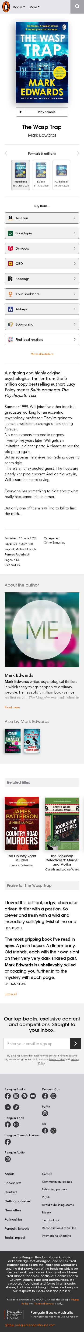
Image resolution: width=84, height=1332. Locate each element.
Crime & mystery (54, 542)
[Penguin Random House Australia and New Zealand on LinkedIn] (8, 1107)
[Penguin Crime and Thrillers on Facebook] (8, 1142)
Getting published (18, 1201)
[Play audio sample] (20, 111)
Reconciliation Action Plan (59, 1228)
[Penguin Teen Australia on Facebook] (8, 1124)
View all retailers (42, 353)
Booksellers (13, 1183)
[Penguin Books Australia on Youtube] (33, 1096)
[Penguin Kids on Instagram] (53, 1096)
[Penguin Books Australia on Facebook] (8, 1096)
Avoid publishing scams (58, 1205)
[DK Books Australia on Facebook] (45, 1131)
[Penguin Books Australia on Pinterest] (24, 1096)
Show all (11, 994)
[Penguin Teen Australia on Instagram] (16, 1124)
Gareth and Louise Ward (62, 869)
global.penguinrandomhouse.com (30, 1324)
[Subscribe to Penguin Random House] (75, 1043)
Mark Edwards (42, 135)
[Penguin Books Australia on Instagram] (16, 1096)
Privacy (46, 1212)
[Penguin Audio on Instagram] (8, 1159)
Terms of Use (57, 1059)
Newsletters (13, 1210)
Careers (47, 1174)
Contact (11, 1192)
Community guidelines (57, 1181)
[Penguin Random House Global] (18, 1314)
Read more (12, 707)
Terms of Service (44, 1303)
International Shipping (56, 1235)
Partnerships (13, 1219)
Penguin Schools (17, 1228)
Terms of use (50, 1220)
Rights (46, 1197)
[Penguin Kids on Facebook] (45, 1096)
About (9, 1174)
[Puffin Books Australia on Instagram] (45, 1113)
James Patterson (22, 865)
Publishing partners (54, 1189)
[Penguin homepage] (6, 6)
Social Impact (15, 1237)
